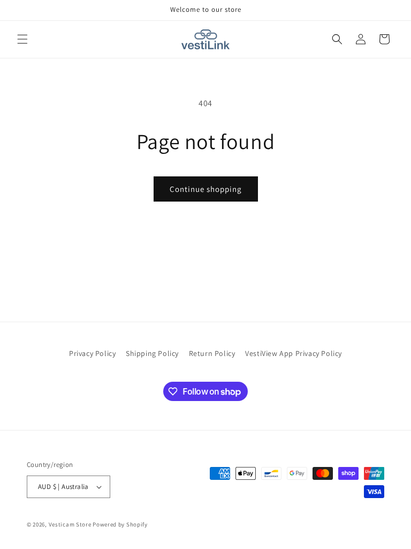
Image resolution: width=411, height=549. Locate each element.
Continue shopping (206, 189)
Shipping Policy (152, 353)
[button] (22, 39)
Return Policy (212, 353)
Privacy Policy (92, 353)
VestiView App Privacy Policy (293, 353)
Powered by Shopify (120, 524)
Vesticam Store (70, 524)
